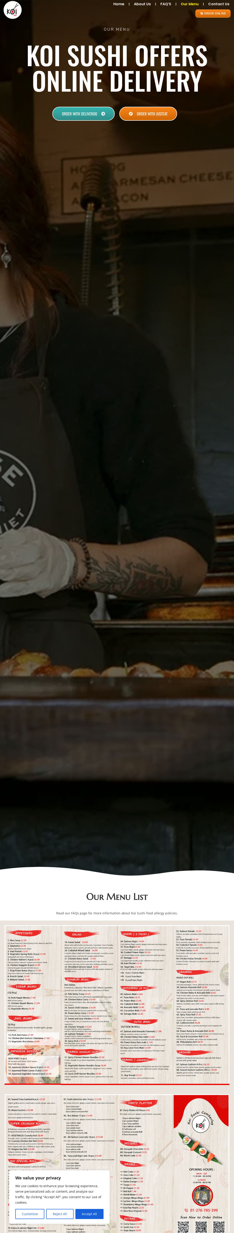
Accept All (89, 1214)
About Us (142, 4)
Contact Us (218, 4)
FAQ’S (165, 4)
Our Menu (190, 4)
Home (118, 4)
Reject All (60, 1214)
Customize (30, 1214)
